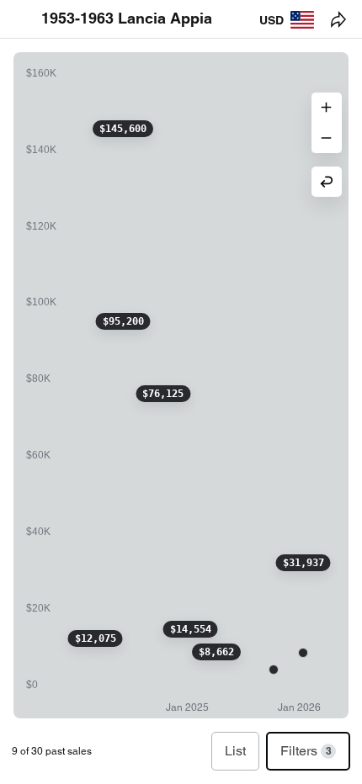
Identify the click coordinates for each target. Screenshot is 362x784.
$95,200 (123, 321)
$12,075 (95, 638)
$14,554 (190, 629)
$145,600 (122, 129)
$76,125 (163, 394)
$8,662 (216, 652)
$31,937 (303, 563)
